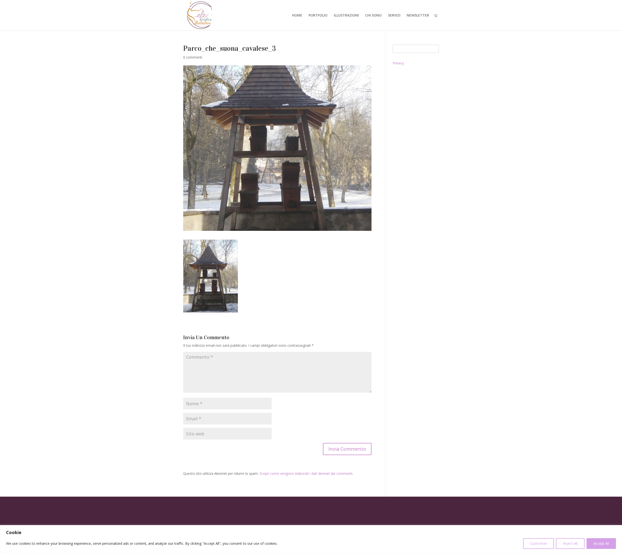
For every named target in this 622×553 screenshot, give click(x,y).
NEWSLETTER (418, 15)
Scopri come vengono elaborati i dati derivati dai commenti (305, 473)
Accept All (601, 543)
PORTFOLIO (318, 15)
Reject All (570, 543)
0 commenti (192, 57)
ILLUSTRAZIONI (346, 15)
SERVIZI (394, 15)
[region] (311, 539)
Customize (538, 543)
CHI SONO (373, 15)
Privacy (398, 63)
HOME (297, 15)
